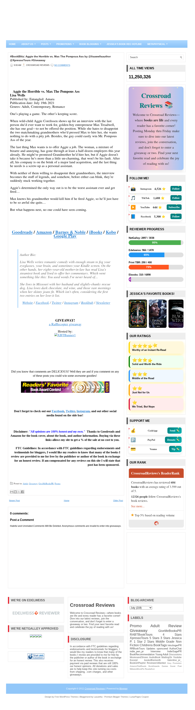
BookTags (160, 645)
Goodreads (22, 232)
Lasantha (98, 697)
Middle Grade (165, 641)
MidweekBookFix (137, 669)
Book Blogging (90, 43)
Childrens (146, 645)
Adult (25, 483)
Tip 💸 (175, 450)
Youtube (177, 657)
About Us (28, 43)
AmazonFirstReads (138, 666)
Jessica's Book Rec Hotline (124, 44)
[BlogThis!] (15, 492)
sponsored (162, 648)
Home (12, 44)
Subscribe (174, 207)
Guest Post (176, 666)
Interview (155, 651)
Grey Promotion (174, 663)
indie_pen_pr (137, 651)
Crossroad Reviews (92, 605)
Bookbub (87, 302)
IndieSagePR (174, 651)
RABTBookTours (141, 634)
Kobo (111, 232)
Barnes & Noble (70, 232)
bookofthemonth (152, 660)
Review (175, 626)
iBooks (95, 232)
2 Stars (149, 641)
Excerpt (134, 660)
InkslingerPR (175, 645)
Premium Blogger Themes (116, 697)
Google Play (65, 236)
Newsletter (103, 302)
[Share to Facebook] (22, 492)
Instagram (71, 302)
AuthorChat (175, 648)
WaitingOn (166, 657)
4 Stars (172, 634)
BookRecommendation (142, 654)
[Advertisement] (156, 558)
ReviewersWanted (156, 663)
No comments (62, 65)
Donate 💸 (173, 440)
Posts (46, 43)
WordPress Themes (69, 697)
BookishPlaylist (137, 663)
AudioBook (154, 657)
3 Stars (165, 638)
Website (27, 302)
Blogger (123, 688)
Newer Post (14, 500)
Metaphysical (157, 43)
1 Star (138, 641)
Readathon (150, 669)
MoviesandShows (139, 657)
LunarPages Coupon (139, 697)
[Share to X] (19, 492)
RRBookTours (137, 648)
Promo (57, 483)
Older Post (118, 500)
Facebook (42, 302)
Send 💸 (174, 431)
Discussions (175, 654)
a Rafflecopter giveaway (65, 324)
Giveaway (33, 483)
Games (165, 666)
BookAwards (154, 666)
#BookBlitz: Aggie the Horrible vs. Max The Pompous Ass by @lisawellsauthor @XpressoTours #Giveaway (60, 58)
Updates (150, 648)
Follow (176, 189)
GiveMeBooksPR (46, 483)
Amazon (44, 232)
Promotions (65, 43)
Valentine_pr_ (174, 660)
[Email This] (12, 492)
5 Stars (154, 638)
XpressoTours (139, 638)
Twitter (56, 302)
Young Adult (161, 654)
